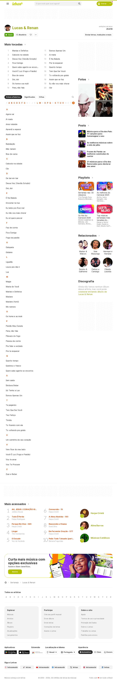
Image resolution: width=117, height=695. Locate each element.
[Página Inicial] (5, 582)
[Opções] (36, 35)
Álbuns (9, 623)
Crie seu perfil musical (52, 614)
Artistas (10, 619)
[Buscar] (79, 3)
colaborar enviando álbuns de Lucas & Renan (92, 293)
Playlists (10, 627)
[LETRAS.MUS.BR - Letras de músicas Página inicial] (17, 3)
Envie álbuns (49, 619)
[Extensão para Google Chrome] (37, 652)
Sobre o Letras (87, 627)
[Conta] (110, 3)
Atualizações (12, 631)
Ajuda (83, 614)
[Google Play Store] (10, 652)
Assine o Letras (50, 631)
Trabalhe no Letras (88, 631)
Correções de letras (52, 627)
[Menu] (7, 3)
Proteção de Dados (89, 623)
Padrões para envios (89, 635)
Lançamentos (12, 635)
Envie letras (48, 623)
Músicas (10, 614)
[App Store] (24, 652)
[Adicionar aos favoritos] (31, 35)
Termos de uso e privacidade (92, 619)
